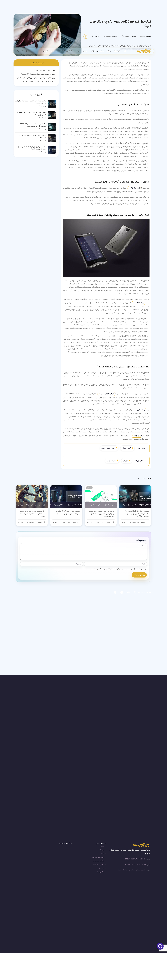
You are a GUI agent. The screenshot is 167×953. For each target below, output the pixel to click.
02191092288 (141, 864)
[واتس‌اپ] (115, 592)
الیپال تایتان (139, 303)
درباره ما (101, 868)
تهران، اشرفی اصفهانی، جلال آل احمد (131, 870)
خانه (102, 846)
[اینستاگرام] (121, 592)
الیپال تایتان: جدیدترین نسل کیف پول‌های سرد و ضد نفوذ (36, 78)
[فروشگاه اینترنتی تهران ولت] (144, 51)
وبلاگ (102, 854)
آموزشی (126, 460)
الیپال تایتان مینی (108, 448)
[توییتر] (135, 592)
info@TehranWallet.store (135, 859)
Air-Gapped (135, 188)
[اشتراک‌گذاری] (86, 36)
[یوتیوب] (128, 592)
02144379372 (130, 864)
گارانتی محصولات (98, 861)
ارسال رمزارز (140, 410)
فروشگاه (101, 850)
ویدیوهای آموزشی (98, 857)
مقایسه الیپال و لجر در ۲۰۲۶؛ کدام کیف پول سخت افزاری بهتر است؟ (32, 148)
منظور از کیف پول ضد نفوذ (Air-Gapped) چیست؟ (38, 74)
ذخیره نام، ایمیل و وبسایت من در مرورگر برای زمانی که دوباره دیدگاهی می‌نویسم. (117, 569)
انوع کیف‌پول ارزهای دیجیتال (46, 70)
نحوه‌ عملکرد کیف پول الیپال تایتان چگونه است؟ (39, 81)
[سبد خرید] (22, 51)
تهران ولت (138, 435)
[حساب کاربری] (18, 51)
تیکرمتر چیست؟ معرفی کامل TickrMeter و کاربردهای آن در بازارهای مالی (31, 125)
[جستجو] (27, 51)
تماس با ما (100, 872)
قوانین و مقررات (98, 865)
